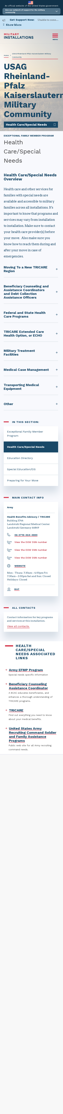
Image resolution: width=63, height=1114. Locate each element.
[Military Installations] (18, 38)
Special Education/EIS (21, 469)
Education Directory (20, 458)
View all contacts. (18, 626)
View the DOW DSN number (30, 542)
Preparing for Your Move (22, 480)
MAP (17, 589)
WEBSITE (20, 565)
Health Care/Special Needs (25, 446)
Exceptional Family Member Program (25, 433)
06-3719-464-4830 (25, 535)
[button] (31, 11)
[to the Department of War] (30, 3)
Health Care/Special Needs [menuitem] (26, 124)
